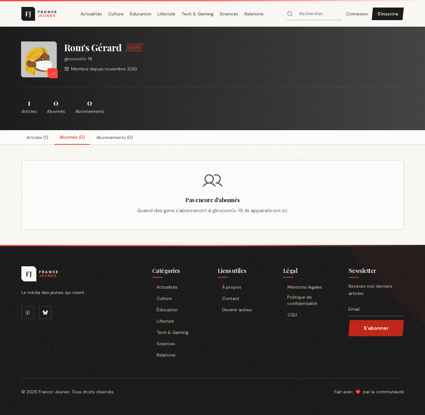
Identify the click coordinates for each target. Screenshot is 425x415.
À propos (231, 287)
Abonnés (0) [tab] (72, 137)
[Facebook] (27, 312)
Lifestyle (166, 14)
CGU (292, 315)
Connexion (357, 14)
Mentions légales (305, 287)
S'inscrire (387, 14)
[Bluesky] (45, 312)
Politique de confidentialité (302, 300)
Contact (230, 298)
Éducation (140, 14)
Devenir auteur (237, 310)
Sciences (229, 14)
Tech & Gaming (198, 14)
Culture (116, 14)
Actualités (91, 14)
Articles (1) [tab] (37, 137)
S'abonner (376, 328)
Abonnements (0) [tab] (114, 137)
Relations (254, 14)
